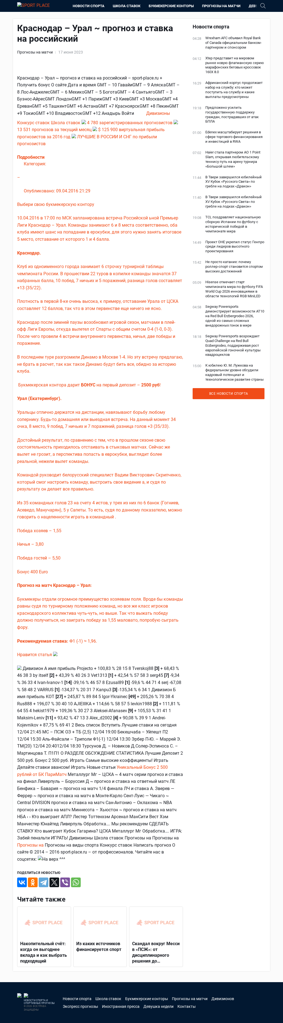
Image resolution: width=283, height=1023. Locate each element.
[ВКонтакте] (22, 882)
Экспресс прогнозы (80, 1006)
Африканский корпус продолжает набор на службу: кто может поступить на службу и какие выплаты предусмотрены (234, 90)
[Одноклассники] (33, 882)
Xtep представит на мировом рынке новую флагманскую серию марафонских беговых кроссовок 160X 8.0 (234, 65)
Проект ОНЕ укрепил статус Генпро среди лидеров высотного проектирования (234, 246)
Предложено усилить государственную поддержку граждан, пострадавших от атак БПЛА (232, 114)
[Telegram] (43, 882)
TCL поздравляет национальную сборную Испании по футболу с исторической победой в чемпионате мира (233, 224)
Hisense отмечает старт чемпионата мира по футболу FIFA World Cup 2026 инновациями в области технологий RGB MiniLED (234, 289)
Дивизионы (158, 113)
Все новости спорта (228, 394)
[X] (54, 882)
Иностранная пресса (121, 1006)
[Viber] (65, 882)
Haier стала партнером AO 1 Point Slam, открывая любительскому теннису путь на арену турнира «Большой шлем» (232, 159)
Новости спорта (88, 6)
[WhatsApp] (76, 882)
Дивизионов (222, 999)
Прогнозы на (31, 845)
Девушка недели (158, 1006)
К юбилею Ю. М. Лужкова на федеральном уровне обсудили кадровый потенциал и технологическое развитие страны (234, 372)
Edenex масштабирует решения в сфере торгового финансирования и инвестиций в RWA (234, 137)
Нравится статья (35, 654)
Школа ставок (126, 6)
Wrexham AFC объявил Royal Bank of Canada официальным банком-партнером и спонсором (233, 42)
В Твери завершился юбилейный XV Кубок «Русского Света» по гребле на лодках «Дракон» (233, 182)
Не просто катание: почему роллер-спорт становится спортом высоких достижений (234, 266)
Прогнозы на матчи (221, 6)
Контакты (186, 1006)
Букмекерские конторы (171, 6)
